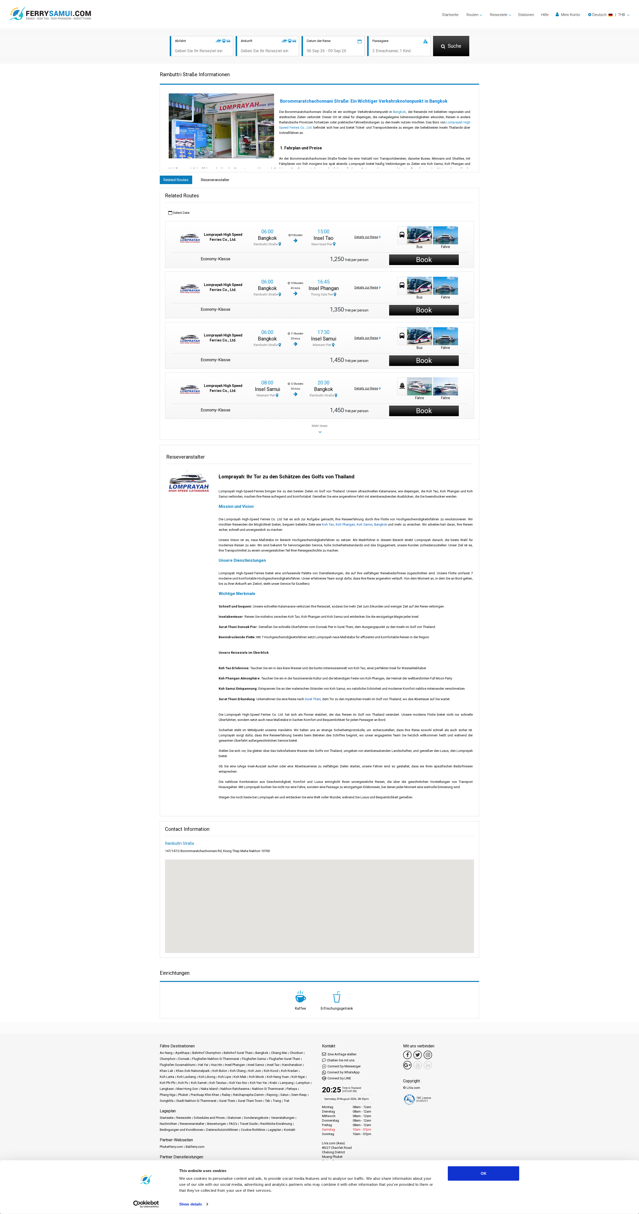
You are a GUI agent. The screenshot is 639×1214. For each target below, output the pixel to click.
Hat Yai (203, 1065)
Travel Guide (249, 1124)
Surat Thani (313, 699)
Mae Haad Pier (322, 244)
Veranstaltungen (283, 1118)
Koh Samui (364, 524)
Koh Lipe (224, 1077)
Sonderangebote (256, 1118)
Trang (277, 1101)
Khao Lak (166, 1071)
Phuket (183, 1095)
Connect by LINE (339, 1078)
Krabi (273, 1083)
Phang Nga (167, 1095)
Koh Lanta (167, 1077)
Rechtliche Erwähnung (276, 1124)
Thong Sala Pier (322, 294)
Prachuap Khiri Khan (205, 1095)
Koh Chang (238, 1071)
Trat (286, 1101)
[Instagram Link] (428, 1055)
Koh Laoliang (186, 1077)
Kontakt (289, 1130)
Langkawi (167, 1089)
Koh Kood (271, 1071)
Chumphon (167, 1059)
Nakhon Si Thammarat (268, 1089)
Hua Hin (216, 1065)
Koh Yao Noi (238, 1083)
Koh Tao (328, 524)
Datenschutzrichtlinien (222, 1130)
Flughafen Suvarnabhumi (177, 1065)
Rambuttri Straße (266, 244)
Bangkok (399, 112)
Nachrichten (168, 1124)
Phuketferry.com (171, 1147)
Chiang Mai (279, 1053)
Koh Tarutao (218, 1083)
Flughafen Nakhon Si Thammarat (215, 1059)
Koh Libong (207, 1077)
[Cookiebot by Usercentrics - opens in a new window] (146, 1204)
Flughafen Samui (254, 1059)
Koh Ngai (298, 1077)
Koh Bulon (219, 1071)
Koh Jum (254, 1071)
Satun (284, 1095)
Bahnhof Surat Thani (238, 1053)
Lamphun (303, 1083)
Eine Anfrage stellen (341, 1054)
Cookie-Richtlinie (253, 1130)
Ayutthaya (182, 1053)
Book (424, 260)
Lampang (287, 1083)
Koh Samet (199, 1083)
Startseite (450, 14)
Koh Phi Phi (167, 1083)
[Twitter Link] (417, 1055)
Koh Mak (240, 1077)
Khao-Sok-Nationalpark (193, 1071)
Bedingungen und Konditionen (181, 1130)
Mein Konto (570, 14)
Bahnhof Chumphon (206, 1053)
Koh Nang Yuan (278, 1077)
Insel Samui (323, 339)
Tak (267, 1101)
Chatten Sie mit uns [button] (340, 1060)
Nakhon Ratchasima (234, 1089)
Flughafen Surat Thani (284, 1059)
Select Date (180, 213)
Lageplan (274, 1130)
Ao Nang (166, 1053)
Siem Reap (299, 1095)
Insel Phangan (324, 288)
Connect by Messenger (344, 1066)
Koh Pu (183, 1083)
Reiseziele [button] (498, 14)
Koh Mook (256, 1077)
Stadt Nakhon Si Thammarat (196, 1101)
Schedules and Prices (209, 1118)
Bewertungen (216, 1124)
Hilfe (545, 14)
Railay (226, 1095)
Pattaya (292, 1089)
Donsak (183, 1059)
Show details (190, 1204)
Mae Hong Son (187, 1089)
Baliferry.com (195, 1147)
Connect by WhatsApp (343, 1072)
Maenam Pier (322, 345)
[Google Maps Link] (407, 1065)
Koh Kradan (289, 1071)
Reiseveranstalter (215, 180)
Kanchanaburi (292, 1065)
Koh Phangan (345, 524)
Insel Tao (323, 238)
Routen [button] (473, 14)
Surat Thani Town (250, 1101)
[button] (609, 14)
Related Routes (175, 180)
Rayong (272, 1095)
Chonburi (296, 1053)
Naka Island (209, 1089)
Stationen (526, 14)
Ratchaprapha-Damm (248, 1095)
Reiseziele (183, 1118)
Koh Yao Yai (258, 1083)
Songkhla (166, 1101)
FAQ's (233, 1124)
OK (483, 1173)
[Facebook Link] (407, 1055)
